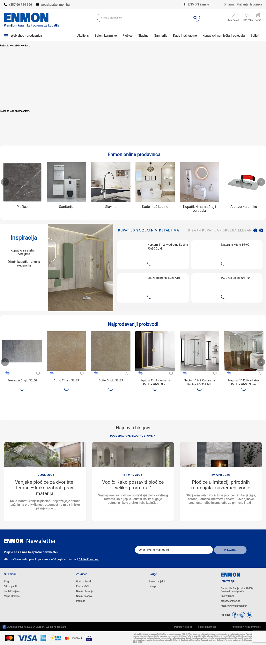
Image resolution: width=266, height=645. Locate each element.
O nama (229, 4)
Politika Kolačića (183, 627)
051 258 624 (227, 596)
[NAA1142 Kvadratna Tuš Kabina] (243, 351)
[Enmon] (13, 540)
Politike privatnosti (88, 559)
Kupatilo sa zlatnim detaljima (24, 252)
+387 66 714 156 (20, 4)
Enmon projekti (157, 581)
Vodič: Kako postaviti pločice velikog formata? (133, 485)
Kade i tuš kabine (155, 207)
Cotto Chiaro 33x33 (66, 380)
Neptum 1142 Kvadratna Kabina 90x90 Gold (167, 246)
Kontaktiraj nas (12, 591)
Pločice (22, 207)
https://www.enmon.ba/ (234, 605)
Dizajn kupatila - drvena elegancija (24, 263)
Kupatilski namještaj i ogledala (199, 209)
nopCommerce (252, 627)
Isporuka (256, 4)
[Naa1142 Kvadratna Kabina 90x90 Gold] (131, 255)
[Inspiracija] (80, 267)
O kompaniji (10, 586)
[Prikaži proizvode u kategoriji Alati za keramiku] (243, 182)
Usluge (152, 586)
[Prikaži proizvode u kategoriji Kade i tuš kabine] (155, 182)
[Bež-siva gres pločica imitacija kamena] (110, 351)
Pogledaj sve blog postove (131, 435)
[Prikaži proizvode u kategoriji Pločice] (22, 182)
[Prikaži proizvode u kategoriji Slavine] (110, 182)
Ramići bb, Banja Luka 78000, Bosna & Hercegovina (237, 590)
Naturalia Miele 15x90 (235, 244)
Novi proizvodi (83, 581)
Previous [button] (255, 230)
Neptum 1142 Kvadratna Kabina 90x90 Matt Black (199, 382)
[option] (153, 271)
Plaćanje (242, 4)
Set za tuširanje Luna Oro (163, 278)
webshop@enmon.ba (55, 4)
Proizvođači (82, 586)
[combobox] (144, 18)
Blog (6, 581)
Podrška (80, 600)
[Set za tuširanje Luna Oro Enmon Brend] (131, 288)
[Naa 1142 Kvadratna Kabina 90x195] (199, 351)
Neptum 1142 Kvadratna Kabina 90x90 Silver (243, 382)
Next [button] (261, 230)
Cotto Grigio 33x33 (111, 380)
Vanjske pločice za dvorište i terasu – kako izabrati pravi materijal (45, 487)
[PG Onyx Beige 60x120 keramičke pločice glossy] (205, 288)
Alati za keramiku (243, 207)
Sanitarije (66, 207)
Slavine (110, 207)
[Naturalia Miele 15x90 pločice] (205, 255)
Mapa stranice (12, 596)
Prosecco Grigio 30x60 (22, 380)
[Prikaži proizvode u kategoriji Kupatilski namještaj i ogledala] (199, 182)
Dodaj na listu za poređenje (7, 373)
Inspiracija (24, 237)
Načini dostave (84, 596)
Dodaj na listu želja (37, 373)
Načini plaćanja (84, 591)
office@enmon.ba (230, 600)
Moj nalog (233, 20)
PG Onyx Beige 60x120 (235, 278)
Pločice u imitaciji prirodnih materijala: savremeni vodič (220, 485)
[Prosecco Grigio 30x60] (22, 351)
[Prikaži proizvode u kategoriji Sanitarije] (66, 182)
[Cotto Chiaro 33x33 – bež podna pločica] (66, 351)
